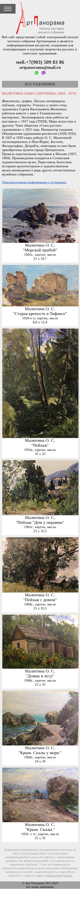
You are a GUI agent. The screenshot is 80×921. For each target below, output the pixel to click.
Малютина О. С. (40, 245)
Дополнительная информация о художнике (34, 182)
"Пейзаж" (40, 445)
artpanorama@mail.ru (59, 875)
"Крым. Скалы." (40, 829)
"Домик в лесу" (40, 676)
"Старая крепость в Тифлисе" (40, 313)
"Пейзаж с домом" (40, 599)
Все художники (40, 84)
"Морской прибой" (40, 250)
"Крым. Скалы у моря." (40, 752)
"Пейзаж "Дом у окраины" (40, 522)
